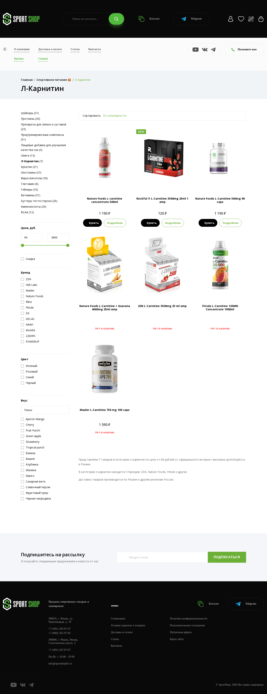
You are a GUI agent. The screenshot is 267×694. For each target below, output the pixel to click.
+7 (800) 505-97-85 (59, 633)
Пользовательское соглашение (187, 625)
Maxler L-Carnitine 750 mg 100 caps (105, 410)
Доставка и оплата (50, 49)
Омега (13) (28, 155)
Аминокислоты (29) (33, 206)
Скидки (43, 58)
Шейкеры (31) (30, 113)
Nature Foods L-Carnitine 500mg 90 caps (220, 200)
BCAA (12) (27, 212)
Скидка (30, 258)
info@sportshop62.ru (60, 663)
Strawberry (175, 182)
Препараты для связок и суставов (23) (43, 126)
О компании (22, 49)
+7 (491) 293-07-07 (59, 628)
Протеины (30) (30, 119)
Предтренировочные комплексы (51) (42, 137)
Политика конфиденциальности (188, 618)
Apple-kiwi (149, 182)
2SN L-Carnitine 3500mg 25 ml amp (162, 306)
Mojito (162, 182)
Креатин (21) (29, 167)
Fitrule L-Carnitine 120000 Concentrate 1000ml (220, 307)
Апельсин (97, 182)
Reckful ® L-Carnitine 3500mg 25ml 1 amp (162, 200)
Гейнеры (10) (29, 189)
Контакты (94, 49)
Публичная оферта (181, 632)
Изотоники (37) (31, 172)
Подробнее (115, 223)
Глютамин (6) (30, 184)
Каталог (154, 18)
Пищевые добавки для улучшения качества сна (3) (43, 147)
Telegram (196, 18)
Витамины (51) (30, 195)
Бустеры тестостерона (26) (39, 201)
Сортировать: (92, 115)
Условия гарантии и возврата (128, 625)
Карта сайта (177, 639)
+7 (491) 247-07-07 (59, 649)
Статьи (75, 49)
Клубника (112, 182)
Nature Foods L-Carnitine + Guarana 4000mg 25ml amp (104, 307)
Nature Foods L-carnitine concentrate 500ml (104, 200)
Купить (94, 223)
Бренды (19, 58)
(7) (32, 161)
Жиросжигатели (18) (34, 178)
